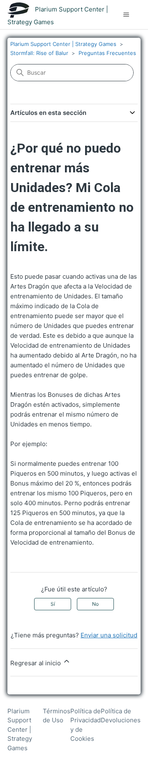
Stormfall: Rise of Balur (39, 53)
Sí (53, 604)
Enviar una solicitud (109, 635)
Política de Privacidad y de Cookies (85, 725)
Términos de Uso (56, 715)
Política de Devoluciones (121, 715)
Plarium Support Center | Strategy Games (63, 44)
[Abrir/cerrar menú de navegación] (126, 14)
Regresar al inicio (36, 663)
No (95, 604)
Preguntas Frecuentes (107, 53)
